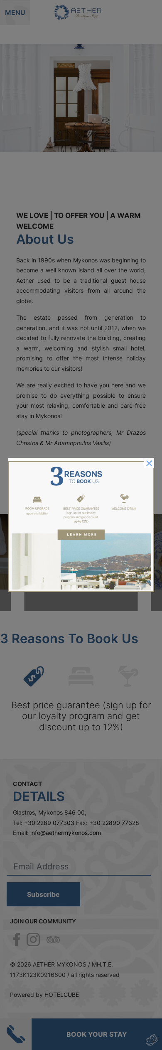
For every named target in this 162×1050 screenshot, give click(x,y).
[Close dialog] (149, 463)
